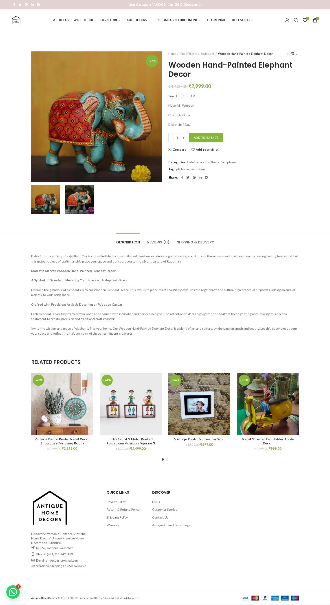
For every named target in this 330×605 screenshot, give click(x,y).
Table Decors (188, 53)
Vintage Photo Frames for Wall (199, 439)
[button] (89, 390)
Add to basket (206, 137)
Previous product (287, 53)
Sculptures (207, 53)
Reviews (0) (158, 242)
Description (128, 242)
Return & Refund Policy (123, 509)
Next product (296, 53)
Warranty (113, 525)
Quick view (89, 400)
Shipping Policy (117, 517)
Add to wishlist (207, 149)
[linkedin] (32, 5)
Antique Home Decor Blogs (171, 525)
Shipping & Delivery (195, 242)
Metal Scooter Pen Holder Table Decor (268, 441)
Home (172, 53)
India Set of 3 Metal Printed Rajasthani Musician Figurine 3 (130, 441)
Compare (179, 149)
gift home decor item (190, 169)
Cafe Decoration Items (203, 162)
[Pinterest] (26, 5)
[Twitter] (20, 5)
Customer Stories (164, 509)
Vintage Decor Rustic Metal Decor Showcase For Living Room (62, 441)
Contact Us (160, 517)
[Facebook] (14, 5)
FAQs (156, 502)
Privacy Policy (116, 502)
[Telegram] (38, 5)
